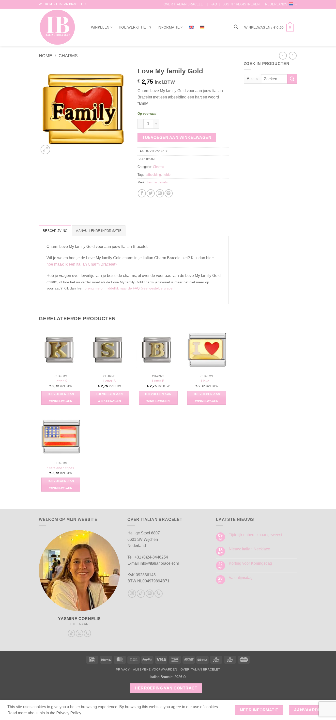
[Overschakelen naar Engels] (191, 27)
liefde (166, 174)
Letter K (61, 381)
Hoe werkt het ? (135, 27)
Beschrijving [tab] (55, 231)
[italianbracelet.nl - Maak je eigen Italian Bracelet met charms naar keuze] (59, 27)
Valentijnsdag (241, 578)
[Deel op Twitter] (151, 193)
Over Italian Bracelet (184, 4)
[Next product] (283, 55)
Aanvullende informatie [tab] (99, 231)
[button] (241, 4)
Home (45, 55)
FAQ (214, 4)
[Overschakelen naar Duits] (202, 27)
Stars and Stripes (60, 468)
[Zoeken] (235, 27)
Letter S (109, 381)
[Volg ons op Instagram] (132, 594)
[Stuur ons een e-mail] (79, 633)
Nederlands (276, 4)
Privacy (123, 669)
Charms (68, 55)
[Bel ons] (87, 633)
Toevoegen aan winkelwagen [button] (60, 397)
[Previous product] (292, 55)
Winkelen (100, 27)
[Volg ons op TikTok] (71, 633)
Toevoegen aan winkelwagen (176, 137)
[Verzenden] (292, 79)
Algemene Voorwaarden (155, 669)
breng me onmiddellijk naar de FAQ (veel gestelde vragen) (130, 288)
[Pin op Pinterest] (169, 193)
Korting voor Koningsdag (250, 563)
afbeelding (153, 174)
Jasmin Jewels (157, 182)
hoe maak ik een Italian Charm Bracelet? (81, 264)
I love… (207, 381)
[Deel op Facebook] (142, 193)
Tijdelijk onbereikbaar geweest (255, 535)
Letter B (158, 381)
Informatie (169, 27)
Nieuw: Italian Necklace (249, 549)
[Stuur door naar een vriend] (160, 193)
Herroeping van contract (166, 688)
